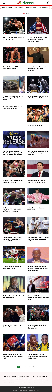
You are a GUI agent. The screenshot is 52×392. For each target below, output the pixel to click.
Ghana (4, 376)
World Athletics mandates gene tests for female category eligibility (37, 152)
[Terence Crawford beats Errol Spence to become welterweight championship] (38, 313)
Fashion (28, 378)
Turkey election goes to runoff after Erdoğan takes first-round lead (13, 356)
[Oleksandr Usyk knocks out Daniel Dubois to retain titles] (14, 313)
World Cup (44, 376)
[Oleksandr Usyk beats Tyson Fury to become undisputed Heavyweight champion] (14, 196)
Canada (39, 376)
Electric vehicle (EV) (7, 380)
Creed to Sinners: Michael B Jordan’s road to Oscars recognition (36, 68)
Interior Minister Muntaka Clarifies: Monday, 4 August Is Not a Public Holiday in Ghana (12, 152)
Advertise (15, 390)
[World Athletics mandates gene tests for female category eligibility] (38, 139)
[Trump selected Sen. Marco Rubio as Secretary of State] (38, 168)
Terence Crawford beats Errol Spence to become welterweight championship (37, 327)
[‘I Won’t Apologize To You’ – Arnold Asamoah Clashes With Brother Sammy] (38, 342)
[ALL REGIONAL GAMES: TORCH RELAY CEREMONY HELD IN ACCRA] (38, 225)
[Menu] (4, 2)
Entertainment (21, 378)
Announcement (26, 380)
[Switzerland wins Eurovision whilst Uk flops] (38, 196)
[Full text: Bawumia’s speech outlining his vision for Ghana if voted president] (38, 254)
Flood (46, 380)
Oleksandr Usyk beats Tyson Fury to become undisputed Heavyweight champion (12, 209)
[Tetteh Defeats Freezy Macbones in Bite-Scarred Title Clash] (38, 84)
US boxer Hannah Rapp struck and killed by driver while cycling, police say (37, 39)
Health (33, 378)
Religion (39, 378)
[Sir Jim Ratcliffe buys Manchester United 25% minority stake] (38, 284)
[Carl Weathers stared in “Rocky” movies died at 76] (14, 284)
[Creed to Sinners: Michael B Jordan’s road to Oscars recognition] (38, 55)
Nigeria (28, 376)
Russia (8, 376)
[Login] (48, 2)
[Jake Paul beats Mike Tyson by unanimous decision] (14, 168)
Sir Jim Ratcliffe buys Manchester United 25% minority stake (38, 297)
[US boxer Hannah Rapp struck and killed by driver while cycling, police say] (38, 25)
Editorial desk (32, 390)
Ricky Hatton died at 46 (34, 125)
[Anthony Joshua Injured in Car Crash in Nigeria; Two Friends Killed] (14, 84)
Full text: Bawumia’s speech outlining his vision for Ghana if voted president (37, 268)
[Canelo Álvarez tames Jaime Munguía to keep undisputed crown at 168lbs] (14, 225)
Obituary (34, 380)
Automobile (40, 380)
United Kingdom (21, 376)
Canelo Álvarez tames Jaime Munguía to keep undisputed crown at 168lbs (12, 239)
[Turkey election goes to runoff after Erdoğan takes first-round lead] (14, 342)
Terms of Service (23, 390)
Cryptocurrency (7, 378)
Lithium (44, 378)
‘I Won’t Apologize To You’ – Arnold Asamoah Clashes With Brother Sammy (37, 356)
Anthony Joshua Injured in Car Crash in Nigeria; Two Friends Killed (13, 97)
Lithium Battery (17, 380)
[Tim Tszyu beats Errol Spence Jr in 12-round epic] (14, 25)
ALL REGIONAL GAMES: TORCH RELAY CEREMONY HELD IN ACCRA (38, 239)
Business (14, 378)
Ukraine (14, 376)
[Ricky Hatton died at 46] (38, 113)
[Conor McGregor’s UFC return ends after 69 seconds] (14, 55)
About (37, 390)
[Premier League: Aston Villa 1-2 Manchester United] (14, 254)
